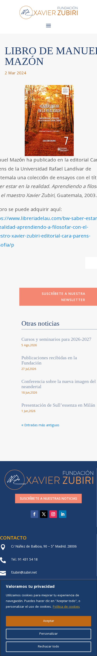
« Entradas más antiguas (40, 425)
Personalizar (48, 634)
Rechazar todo (48, 646)
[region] (48, 618)
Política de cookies (66, 607)
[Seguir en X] (44, 514)
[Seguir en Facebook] (34, 514)
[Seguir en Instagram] (53, 514)
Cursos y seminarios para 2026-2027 (56, 339)
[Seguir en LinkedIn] (62, 514)
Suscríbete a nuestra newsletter (63, 297)
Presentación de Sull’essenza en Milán (58, 405)
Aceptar (48, 621)
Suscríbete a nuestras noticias (48, 499)
